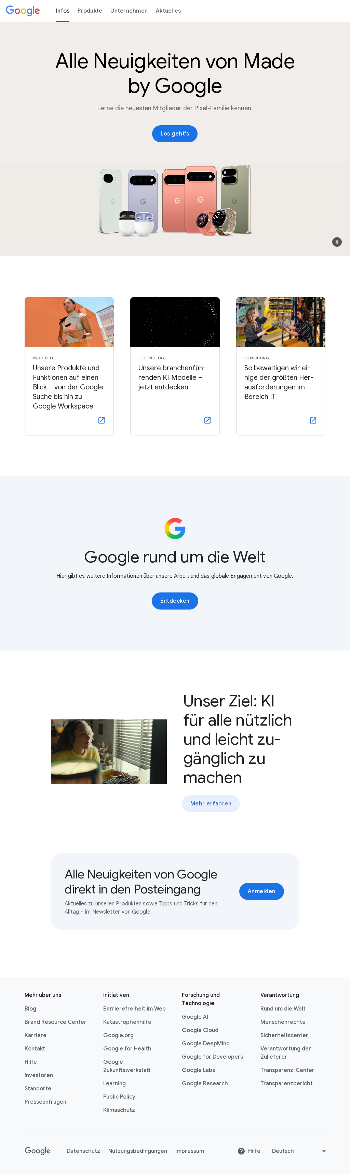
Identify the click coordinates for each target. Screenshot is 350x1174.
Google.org (118, 1035)
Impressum (189, 1151)
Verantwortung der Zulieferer (285, 1052)
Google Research (205, 1083)
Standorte (38, 1088)
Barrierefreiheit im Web (134, 1008)
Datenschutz (83, 1151)
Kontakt (35, 1048)
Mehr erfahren (211, 803)
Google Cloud (200, 1030)
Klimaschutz (119, 1110)
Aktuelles (168, 11)
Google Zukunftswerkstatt (126, 1066)
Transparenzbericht (286, 1083)
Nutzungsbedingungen (137, 1151)
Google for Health (127, 1048)
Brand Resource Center (55, 1022)
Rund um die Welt (283, 1008)
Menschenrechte (283, 1022)
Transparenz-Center (287, 1070)
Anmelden (261, 891)
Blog (30, 1008)
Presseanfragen (45, 1102)
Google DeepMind (206, 1043)
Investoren (39, 1075)
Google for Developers (212, 1057)
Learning (114, 1083)
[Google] (23, 11)
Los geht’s (175, 133)
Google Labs (198, 1070)
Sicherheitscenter (284, 1035)
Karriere (35, 1035)
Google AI (195, 1017)
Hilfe (31, 1062)
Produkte (90, 11)
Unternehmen (129, 11)
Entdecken (175, 601)
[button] (337, 242)
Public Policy (119, 1096)
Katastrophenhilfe (127, 1022)
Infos (62, 11)
